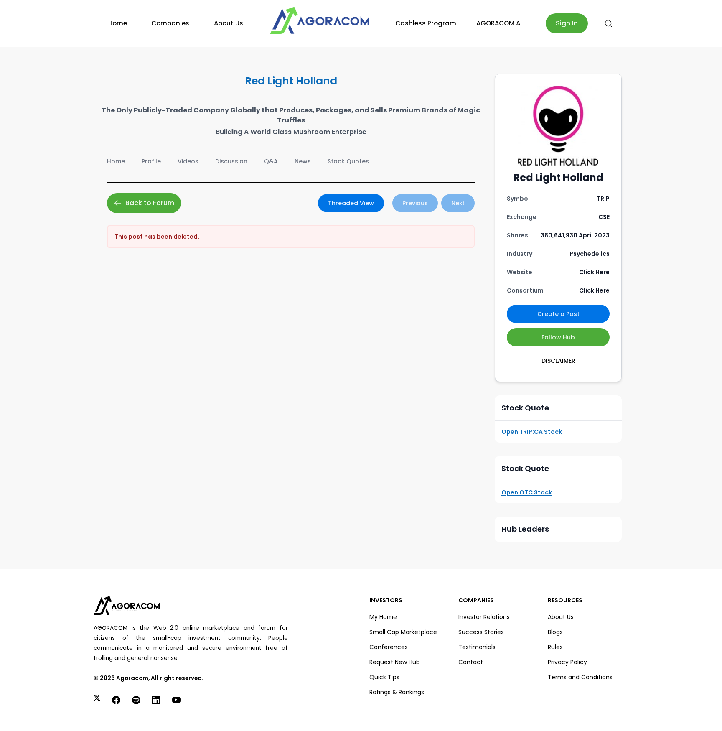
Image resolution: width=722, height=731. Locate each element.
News (303, 161)
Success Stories (481, 632)
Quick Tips (384, 677)
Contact (470, 662)
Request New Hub (394, 662)
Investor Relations (484, 617)
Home (117, 23)
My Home (383, 617)
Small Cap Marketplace (403, 632)
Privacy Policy (567, 662)
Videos (188, 161)
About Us (228, 23)
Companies (170, 23)
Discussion (231, 161)
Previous (415, 203)
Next (458, 203)
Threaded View (351, 203)
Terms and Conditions (580, 677)
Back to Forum (149, 203)
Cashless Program (425, 23)
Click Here (594, 272)
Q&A (271, 161)
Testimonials (477, 647)
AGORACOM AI (499, 23)
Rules (555, 647)
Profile (151, 161)
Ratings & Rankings (396, 692)
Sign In (567, 23)
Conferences (388, 647)
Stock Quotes (348, 161)
